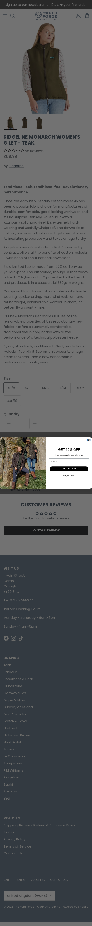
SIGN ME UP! (69, 469)
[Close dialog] (89, 440)
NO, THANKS (69, 476)
